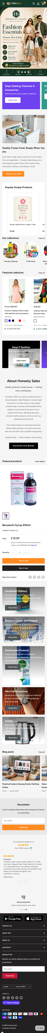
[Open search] (34, 3)
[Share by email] (43, 577)
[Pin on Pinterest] (34, 577)
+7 (24, 320)
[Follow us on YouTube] (21, 997)
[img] (23, 845)
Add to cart (23, 561)
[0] (42, 3)
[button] (4, 214)
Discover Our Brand (23, 446)
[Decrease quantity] (13, 552)
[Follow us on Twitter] (8, 997)
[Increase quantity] (25, 552)
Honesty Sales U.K (10, 531)
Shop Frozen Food (13, 174)
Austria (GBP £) (21, 986)
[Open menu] (3, 4)
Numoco (8, 317)
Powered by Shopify (9, 1028)
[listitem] (23, 214)
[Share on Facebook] (30, 577)
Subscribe (23, 827)
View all (41, 238)
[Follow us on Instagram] (12, 997)
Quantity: (6, 552)
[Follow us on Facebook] (3, 997)
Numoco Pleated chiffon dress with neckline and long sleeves (16, 312)
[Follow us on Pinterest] (16, 997)
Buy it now (23, 568)
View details (40, 461)
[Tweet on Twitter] (38, 577)
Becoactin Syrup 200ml (16, 525)
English (6, 986)
